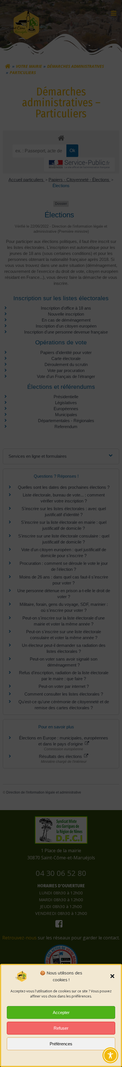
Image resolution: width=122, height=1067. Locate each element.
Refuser (61, 1028)
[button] (112, 976)
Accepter (61, 1012)
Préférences (61, 1043)
